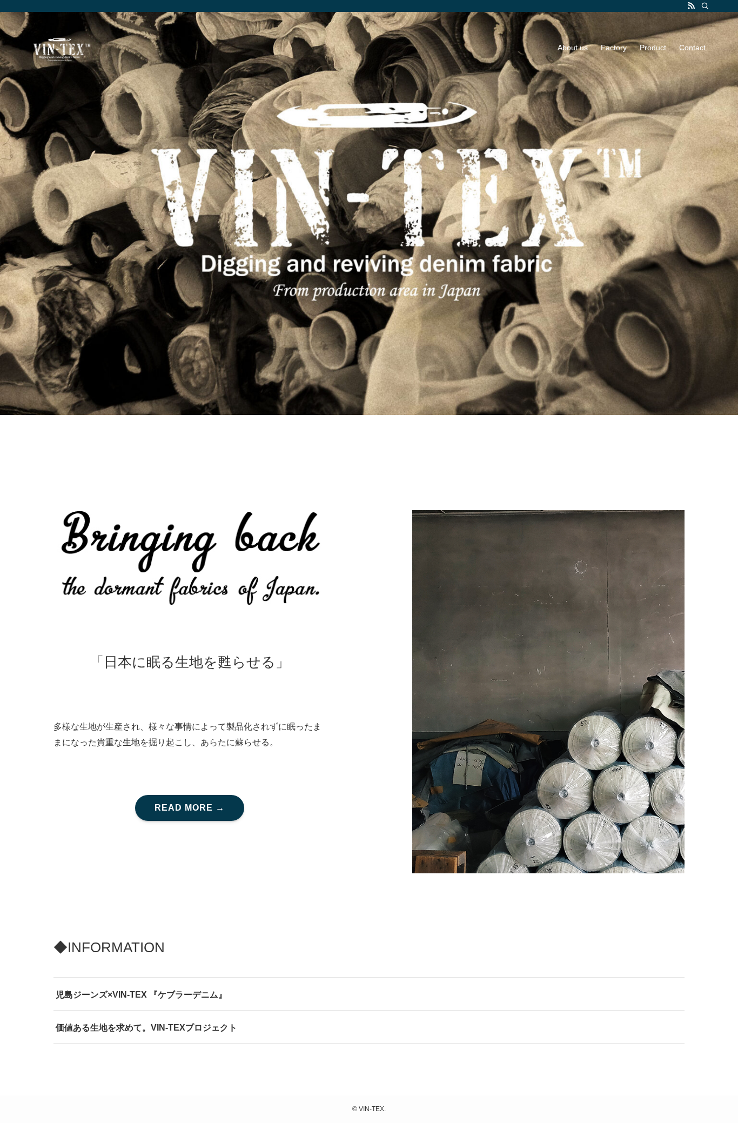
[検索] (705, 6)
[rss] (691, 6)
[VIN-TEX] (59, 48)
